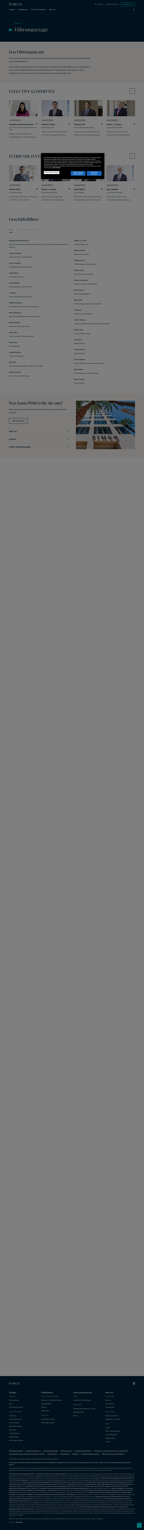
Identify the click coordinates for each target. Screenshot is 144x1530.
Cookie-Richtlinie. (56, 167)
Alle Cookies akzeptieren (94, 173)
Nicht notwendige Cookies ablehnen (78, 173)
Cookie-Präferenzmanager (52, 172)
